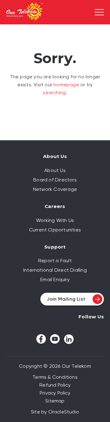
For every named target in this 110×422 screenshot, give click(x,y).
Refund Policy (55, 385)
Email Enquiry (55, 279)
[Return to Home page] (24, 12)
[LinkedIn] (69, 339)
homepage (66, 85)
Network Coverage (55, 189)
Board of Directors (55, 180)
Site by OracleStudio (55, 412)
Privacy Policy (55, 393)
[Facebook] (41, 339)
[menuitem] (55, 170)
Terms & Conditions (55, 377)
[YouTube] (55, 339)
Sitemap (54, 401)
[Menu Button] (99, 12)
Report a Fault (55, 260)
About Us (55, 170)
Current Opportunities (55, 230)
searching (54, 92)
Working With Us (55, 220)
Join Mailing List (66, 299)
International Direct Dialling (55, 270)
